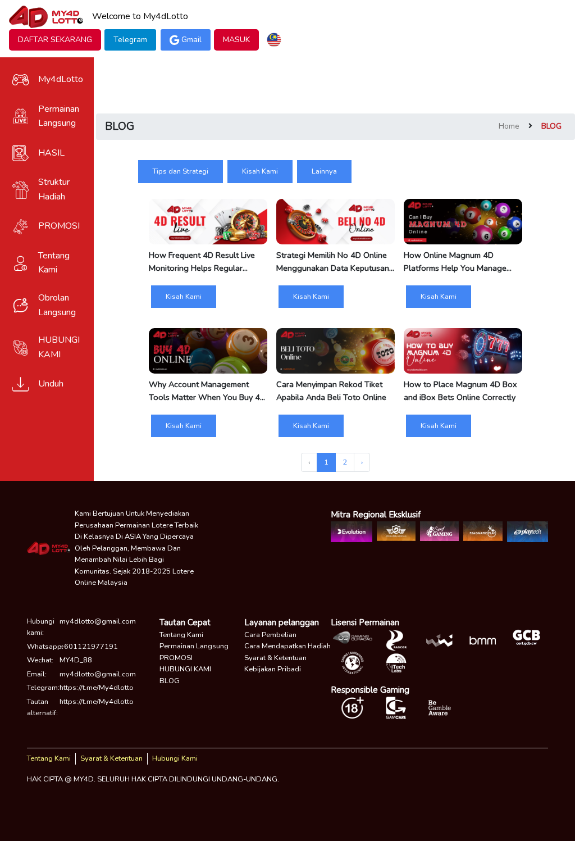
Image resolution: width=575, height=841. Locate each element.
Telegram (130, 39)
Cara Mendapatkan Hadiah (287, 646)
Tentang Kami (181, 635)
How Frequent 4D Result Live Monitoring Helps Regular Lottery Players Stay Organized (205, 261)
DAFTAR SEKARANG (55, 39)
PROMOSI (176, 658)
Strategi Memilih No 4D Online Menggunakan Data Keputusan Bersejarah (332, 261)
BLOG (169, 681)
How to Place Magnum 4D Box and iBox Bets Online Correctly (460, 391)
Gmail (191, 39)
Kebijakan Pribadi (272, 669)
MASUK (236, 39)
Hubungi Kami (175, 758)
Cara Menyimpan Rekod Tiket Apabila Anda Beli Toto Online (331, 391)
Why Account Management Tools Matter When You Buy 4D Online (207, 391)
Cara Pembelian (270, 635)
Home (509, 126)
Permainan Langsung (194, 646)
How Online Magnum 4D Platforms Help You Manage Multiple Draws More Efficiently (461, 261)
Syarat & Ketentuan (275, 658)
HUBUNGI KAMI (185, 669)
